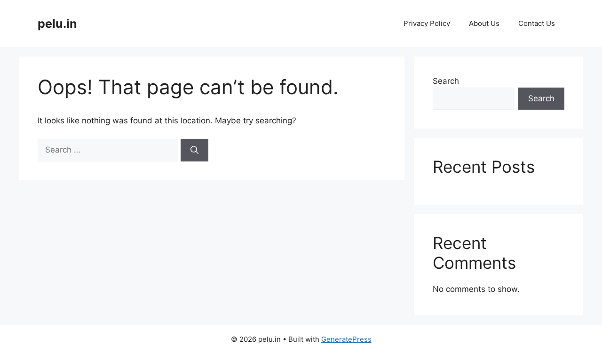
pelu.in (57, 23)
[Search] (194, 150)
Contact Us (536, 23)
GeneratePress (346, 339)
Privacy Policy (427, 23)
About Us (484, 23)
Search (446, 81)
